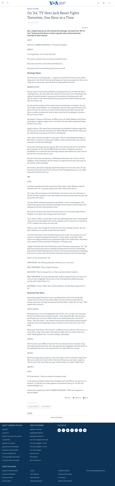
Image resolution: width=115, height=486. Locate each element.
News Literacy (34, 453)
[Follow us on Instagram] (72, 430)
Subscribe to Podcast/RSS (10, 450)
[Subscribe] (84, 430)
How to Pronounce (35, 460)
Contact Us (5, 433)
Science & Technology (65, 474)
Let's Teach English (35, 450)
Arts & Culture (33, 9)
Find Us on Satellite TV (9, 453)
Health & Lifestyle (63, 471)
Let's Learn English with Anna (39, 440)
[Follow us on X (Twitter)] (63, 430)
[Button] (85, 28)
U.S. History (62, 477)
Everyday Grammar (36, 481)
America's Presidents (8, 474)
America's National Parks (10, 471)
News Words (34, 457)
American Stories (7, 477)
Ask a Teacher (34, 474)
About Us (5, 429)
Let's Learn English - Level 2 (38, 446)
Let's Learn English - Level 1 (38, 443)
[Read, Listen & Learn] (109, 3)
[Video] (104, 3)
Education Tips (34, 477)
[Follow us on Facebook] (59, 430)
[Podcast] (80, 430)
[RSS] (76, 430)
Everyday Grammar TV (37, 436)
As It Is (32, 471)
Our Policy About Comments (10, 460)
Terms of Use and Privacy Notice (12, 436)
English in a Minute (36, 429)
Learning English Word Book (11, 457)
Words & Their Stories (65, 481)
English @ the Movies (36, 433)
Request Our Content (8, 443)
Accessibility (6, 440)
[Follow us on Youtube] (67, 430)
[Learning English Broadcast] (98, 3)
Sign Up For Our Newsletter (10, 446)
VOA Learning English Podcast (95, 471)
